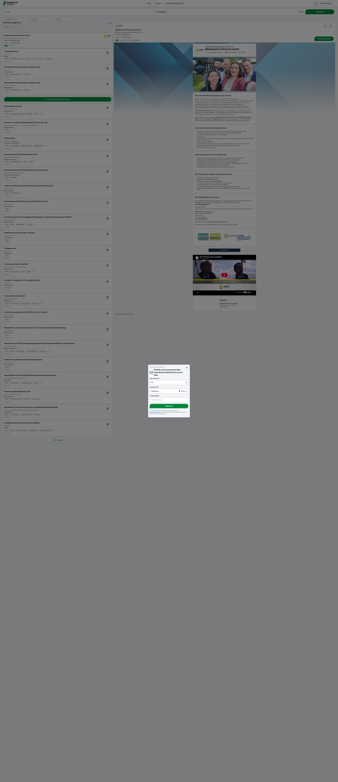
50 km (183, 391)
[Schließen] (186, 367)
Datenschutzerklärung (155, 412)
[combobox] (168, 382)
